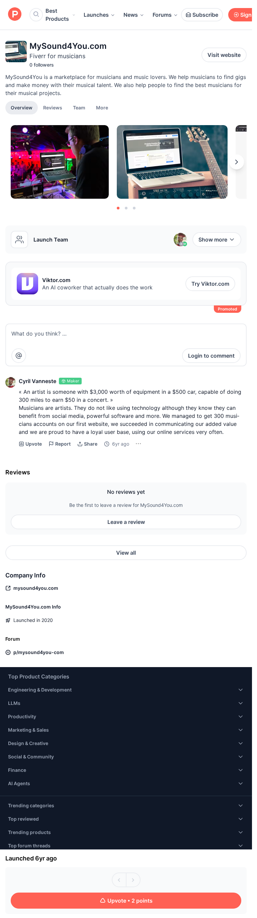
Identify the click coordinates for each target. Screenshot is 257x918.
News (130, 14)
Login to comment (211, 355)
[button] (102, 107)
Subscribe (205, 14)
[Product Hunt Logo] (14, 14)
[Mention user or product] (18, 355)
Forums (162, 14)
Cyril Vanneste (37, 381)
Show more (212, 239)
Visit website (224, 55)
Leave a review (126, 522)
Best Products (57, 14)
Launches (96, 14)
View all (126, 552)
